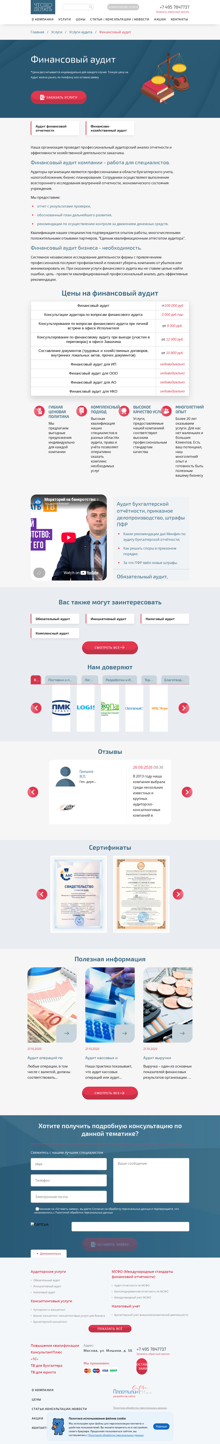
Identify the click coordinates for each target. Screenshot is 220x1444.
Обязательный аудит (46, 1280)
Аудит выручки (157, 1057)
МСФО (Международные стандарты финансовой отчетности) (142, 1274)
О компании (43, 19)
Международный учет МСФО (132, 1297)
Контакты (179, 19)
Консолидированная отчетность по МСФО (141, 1291)
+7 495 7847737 (174, 6)
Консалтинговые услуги (51, 1301)
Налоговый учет (126, 1306)
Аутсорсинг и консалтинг (49, 1310)
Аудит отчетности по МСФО (132, 1285)
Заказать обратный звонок (172, 11)
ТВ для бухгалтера (46, 1365)
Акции (160, 19)
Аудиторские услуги (48, 1271)
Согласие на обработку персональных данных (121, 1209)
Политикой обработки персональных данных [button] (116, 1434)
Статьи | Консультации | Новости (119, 19)
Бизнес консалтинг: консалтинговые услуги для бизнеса (69, 1316)
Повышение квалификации (55, 1345)
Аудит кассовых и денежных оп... (101, 1057)
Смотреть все (107, 1093)
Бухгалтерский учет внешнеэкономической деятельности (151, 1315)
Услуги (64, 19)
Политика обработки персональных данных (140, 1407)
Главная (37, 32)
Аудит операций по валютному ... (45, 1057)
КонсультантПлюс (46, 1352)
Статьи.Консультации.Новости (59, 1408)
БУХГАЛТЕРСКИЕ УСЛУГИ (123, 7)
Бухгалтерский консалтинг (50, 1322)
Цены (81, 19)
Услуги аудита (80, 32)
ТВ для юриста (43, 1372)
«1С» (34, 1358)
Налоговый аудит (44, 1292)
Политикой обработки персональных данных (84, 1212)
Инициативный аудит (47, 1286)
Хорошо (161, 1426)
